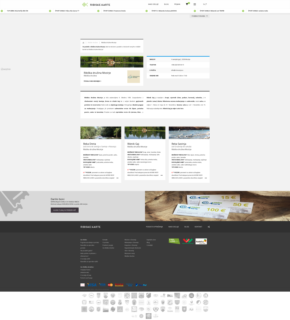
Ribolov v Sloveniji (130, 240)
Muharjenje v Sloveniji (131, 242)
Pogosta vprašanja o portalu (89, 242)
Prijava (177, 4)
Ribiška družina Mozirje (93, 149)
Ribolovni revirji (130, 253)
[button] (195, 4)
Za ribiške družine (108, 248)
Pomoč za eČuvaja (86, 278)
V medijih (150, 245)
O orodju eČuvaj (85, 275)
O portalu (106, 242)
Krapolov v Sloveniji (131, 245)
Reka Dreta (89, 143)
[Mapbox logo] (6, 69)
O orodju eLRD (85, 259)
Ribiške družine (93, 43)
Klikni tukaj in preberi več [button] (64, 210)
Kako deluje (153, 4)
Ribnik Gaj (133, 143)
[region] (145, 42)
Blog (166, 4)
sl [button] (204, 4)
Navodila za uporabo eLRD (89, 262)
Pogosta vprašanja (154, 227)
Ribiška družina (90, 75)
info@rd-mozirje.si (177, 70)
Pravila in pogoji (108, 245)
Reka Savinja (179, 143)
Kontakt (198, 227)
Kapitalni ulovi (151, 240)
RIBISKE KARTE (100, 5)
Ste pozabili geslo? (86, 251)
